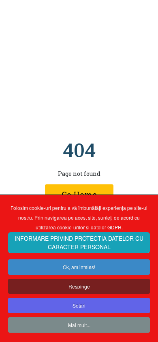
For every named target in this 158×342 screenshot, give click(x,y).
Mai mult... (79, 324)
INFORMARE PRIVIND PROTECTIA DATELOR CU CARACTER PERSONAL (79, 242)
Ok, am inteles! (79, 266)
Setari (79, 305)
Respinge (79, 286)
